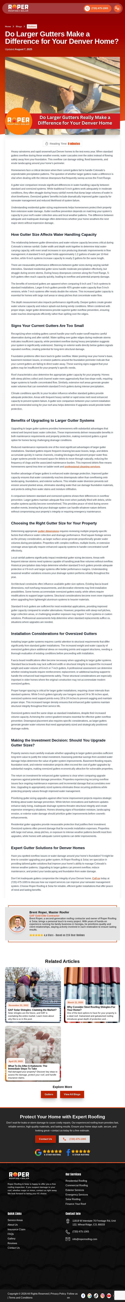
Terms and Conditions (20, 1297)
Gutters (32, 26)
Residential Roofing (76, 1181)
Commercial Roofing (77, 1185)
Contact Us (62, 1293)
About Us (13, 1224)
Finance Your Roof (76, 1204)
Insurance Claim (16, 1229)
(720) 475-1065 (99, 8)
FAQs (11, 1234)
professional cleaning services (82, 466)
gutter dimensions (48, 531)
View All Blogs (72, 1094)
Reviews (12, 1243)
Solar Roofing (73, 1199)
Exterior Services (75, 1190)
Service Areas (15, 1220)
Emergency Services (77, 1194)
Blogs (19, 26)
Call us (96, 878)
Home (8, 26)
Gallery (11, 1238)
